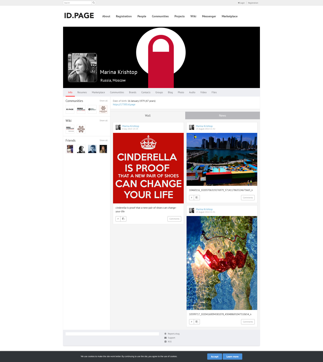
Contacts (145, 92)
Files (214, 92)
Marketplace (230, 16)
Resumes (82, 92)
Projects (179, 16)
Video (203, 92)
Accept (214, 356)
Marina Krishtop (118, 71)
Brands (132, 92)
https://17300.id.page (124, 104)
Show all (104, 100)
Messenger (209, 16)
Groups (159, 92)
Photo (181, 92)
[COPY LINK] (123, 219)
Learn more (232, 356)
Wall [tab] (148, 115)
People (141, 16)
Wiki (193, 16)
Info (70, 92)
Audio (192, 92)
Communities (160, 16)
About (106, 16)
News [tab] (222, 115)
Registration (253, 3)
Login (242, 3)
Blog (170, 92)
